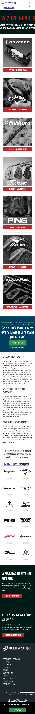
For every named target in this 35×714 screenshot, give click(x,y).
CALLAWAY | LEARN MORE (17, 109)
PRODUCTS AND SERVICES (13, 635)
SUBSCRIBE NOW (27, 694)
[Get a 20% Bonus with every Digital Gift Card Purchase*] (17, 334)
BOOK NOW (17, 710)
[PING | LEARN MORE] (17, 210)
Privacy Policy (9, 678)
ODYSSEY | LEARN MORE (18, 70)
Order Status (8, 681)
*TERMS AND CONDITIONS (17, 347)
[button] (29, 2)
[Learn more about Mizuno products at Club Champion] (26, 504)
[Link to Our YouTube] (21, 702)
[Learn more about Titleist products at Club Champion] (9, 552)
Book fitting (9, 8)
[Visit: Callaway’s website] (26, 471)
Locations (7, 665)
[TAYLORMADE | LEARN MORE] (17, 289)
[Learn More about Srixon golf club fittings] (9, 536)
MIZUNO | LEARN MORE (17, 267)
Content (6, 667)
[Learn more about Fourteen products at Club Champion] (26, 488)
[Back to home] (8, 3)
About (5, 670)
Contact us (8, 673)
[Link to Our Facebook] (9, 701)
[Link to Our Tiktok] (25, 701)
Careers (6, 676)
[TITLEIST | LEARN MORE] (17, 171)
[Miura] (9, 504)
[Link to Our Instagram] (17, 701)
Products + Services (11, 659)
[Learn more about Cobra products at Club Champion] (9, 488)
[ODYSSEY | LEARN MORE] (17, 52)
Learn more (9, 478)
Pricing (6, 662)
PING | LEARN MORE (17, 227)
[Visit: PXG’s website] (26, 520)
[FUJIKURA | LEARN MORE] (17, 132)
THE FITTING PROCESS (12, 596)
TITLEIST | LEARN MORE (17, 189)
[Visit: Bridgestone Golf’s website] (9, 471)
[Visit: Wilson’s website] (26, 553)
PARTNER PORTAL (9, 684)
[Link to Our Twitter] (13, 702)
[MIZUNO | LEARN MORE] (17, 249)
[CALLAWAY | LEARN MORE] (17, 92)
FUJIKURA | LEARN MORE (18, 149)
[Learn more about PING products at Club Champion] (9, 520)
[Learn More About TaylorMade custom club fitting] (26, 536)
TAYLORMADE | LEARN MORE (17, 307)
